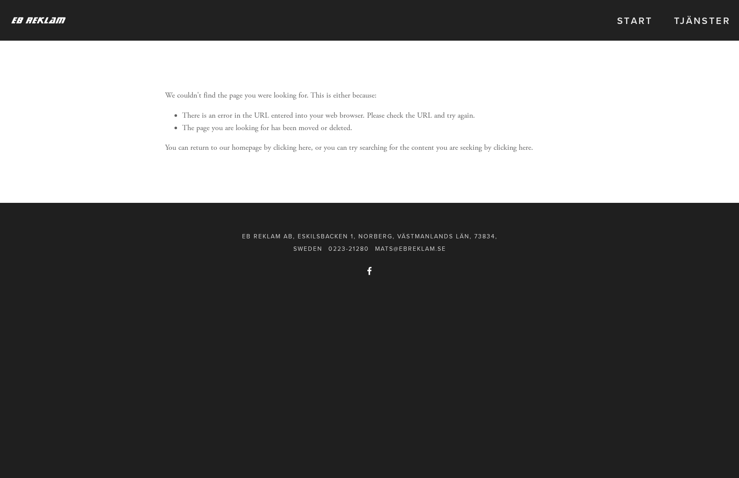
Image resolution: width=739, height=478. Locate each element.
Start (635, 20)
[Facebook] (369, 271)
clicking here (292, 147)
